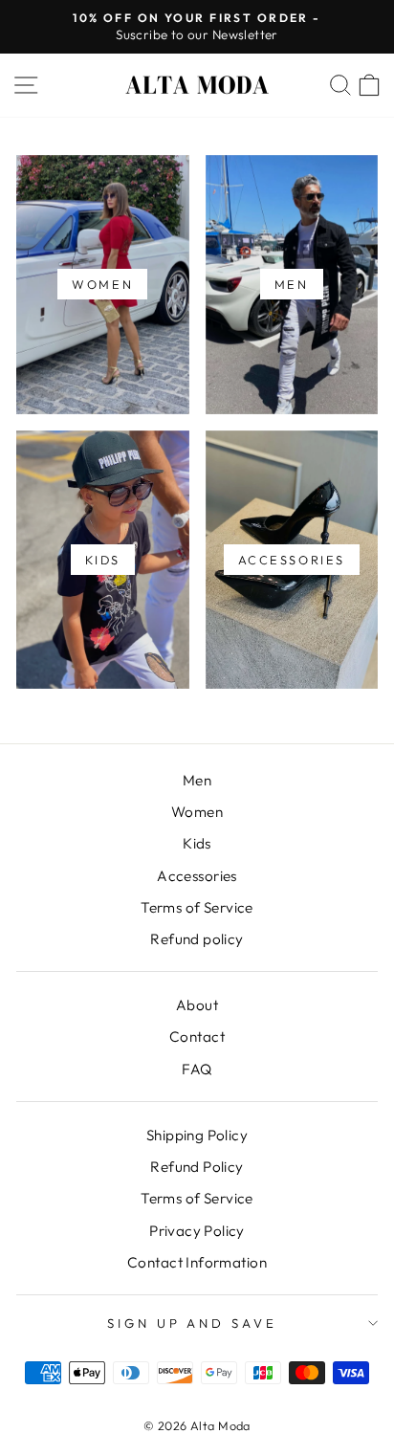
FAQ (196, 1069)
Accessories (197, 876)
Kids (197, 843)
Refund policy (196, 939)
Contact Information (197, 1262)
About (197, 1005)
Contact (197, 1036)
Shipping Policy (197, 1135)
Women (197, 812)
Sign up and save (192, 1323)
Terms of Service (197, 907)
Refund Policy (196, 1167)
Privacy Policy (197, 1231)
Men (197, 780)
